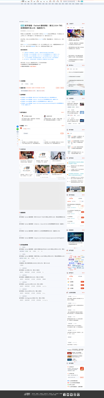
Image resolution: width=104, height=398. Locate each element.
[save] (18, 141)
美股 (34, 1)
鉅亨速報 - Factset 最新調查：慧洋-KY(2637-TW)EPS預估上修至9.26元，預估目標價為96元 (39, 97)
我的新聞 (77, 3)
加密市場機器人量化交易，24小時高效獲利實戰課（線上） (77, 152)
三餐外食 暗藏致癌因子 (56, 160)
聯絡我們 (50, 393)
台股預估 (26, 21)
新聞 (28, 1)
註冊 (82, 1)
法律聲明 (60, 393)
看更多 (62, 112)
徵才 (53, 393)
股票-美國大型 (73, 207)
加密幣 (50, 1)
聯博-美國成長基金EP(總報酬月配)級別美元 (74, 205)
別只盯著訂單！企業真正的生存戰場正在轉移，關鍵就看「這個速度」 (27, 161)
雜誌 (73, 3)
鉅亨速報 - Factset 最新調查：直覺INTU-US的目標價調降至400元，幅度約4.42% (37, 101)
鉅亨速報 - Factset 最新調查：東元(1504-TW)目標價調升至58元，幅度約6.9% (41, 56)
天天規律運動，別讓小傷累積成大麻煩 (42, 175)
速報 (43, 3)
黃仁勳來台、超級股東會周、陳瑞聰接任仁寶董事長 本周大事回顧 (38, 59)
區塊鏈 (56, 3)
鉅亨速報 (22, 21)
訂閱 (61, 1)
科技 (31, 3)
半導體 (71, 288)
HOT (72, 136)
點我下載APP (33, 66)
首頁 (25, 1)
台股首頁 (57, 87)
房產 (60, 3)
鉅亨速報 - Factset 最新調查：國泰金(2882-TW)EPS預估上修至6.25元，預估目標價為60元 (31, 142)
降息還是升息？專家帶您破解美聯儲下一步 (31, 64)
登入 (80, 1)
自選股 (81, 3)
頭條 (22, 3)
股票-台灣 (72, 213)
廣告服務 (41, 393)
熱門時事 (39, 3)
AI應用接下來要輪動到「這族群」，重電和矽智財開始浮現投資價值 (39, 52)
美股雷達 (73, 101)
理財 (63, 3)
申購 (83, 212)
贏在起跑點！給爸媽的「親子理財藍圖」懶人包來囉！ (36, 87)
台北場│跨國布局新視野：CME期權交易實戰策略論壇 (77, 147)
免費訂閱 (81, 377)
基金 (41, 1)
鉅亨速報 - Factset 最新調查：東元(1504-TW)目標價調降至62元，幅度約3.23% (41, 54)
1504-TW (45, 34)
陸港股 (38, 1)
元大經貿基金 (70, 216)
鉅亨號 (57, 1)
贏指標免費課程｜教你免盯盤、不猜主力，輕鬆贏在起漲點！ (77, 142)
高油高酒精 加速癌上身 (56, 174)
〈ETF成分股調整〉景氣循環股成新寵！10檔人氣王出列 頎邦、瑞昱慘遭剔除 (41, 57)
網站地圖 (56, 393)
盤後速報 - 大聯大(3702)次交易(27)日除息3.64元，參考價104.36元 (26, 175)
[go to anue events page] (76, 1)
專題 (70, 3)
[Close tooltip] (27, 144)
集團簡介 (37, 393)
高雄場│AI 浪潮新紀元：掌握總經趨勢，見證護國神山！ (77, 137)
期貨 (53, 3)
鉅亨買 (54, 1)
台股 (31, 1)
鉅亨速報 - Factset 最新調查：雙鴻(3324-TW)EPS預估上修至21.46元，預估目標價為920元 (54, 142)
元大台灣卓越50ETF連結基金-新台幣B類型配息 (74, 211)
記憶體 (71, 281)
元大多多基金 (70, 221)
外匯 (44, 1)
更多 (82, 27)
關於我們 (33, 393)
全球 (47, 1)
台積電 (71, 285)
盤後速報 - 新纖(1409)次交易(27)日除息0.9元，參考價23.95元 (42, 161)
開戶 (83, 206)
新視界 (66, 3)
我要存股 (62, 87)
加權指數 (33, 46)
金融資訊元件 (46, 393)
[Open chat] (18, 144)
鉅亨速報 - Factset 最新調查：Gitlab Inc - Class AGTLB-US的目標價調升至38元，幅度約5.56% (39, 99)
